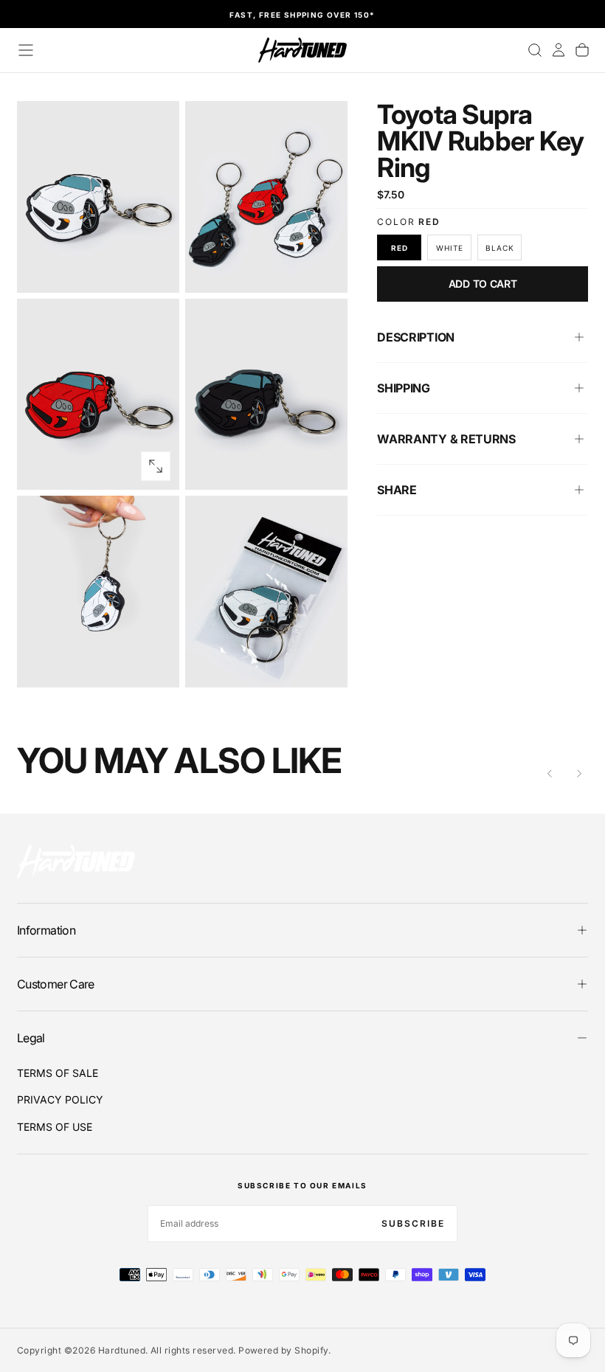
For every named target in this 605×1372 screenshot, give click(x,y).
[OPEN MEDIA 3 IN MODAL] (324, 466)
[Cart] (582, 50)
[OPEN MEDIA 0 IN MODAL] (156, 269)
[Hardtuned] (76, 861)
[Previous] (550, 774)
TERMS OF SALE (57, 1073)
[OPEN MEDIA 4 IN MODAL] (156, 664)
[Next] (579, 774)
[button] (26, 50)
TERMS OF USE (54, 1126)
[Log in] (558, 50)
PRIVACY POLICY (60, 1099)
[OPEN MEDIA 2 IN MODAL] (156, 466)
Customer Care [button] (55, 984)
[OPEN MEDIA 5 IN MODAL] (324, 664)
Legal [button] (31, 1037)
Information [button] (46, 930)
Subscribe (413, 1223)
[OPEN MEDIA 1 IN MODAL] (324, 269)
